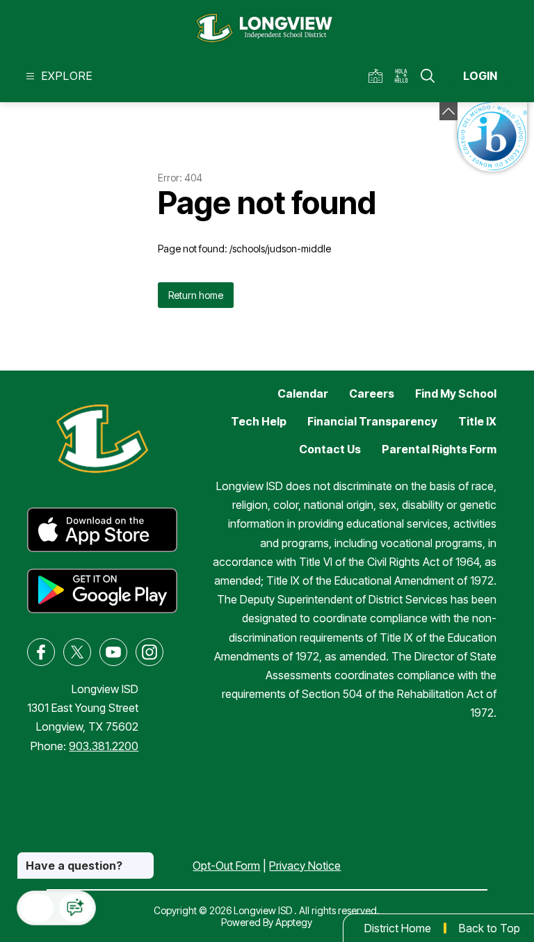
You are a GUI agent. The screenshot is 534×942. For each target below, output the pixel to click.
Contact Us (330, 449)
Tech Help (258, 421)
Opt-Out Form (226, 865)
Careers (371, 393)
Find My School (455, 393)
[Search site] (428, 76)
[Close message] (143, 858)
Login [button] (480, 76)
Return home (195, 295)
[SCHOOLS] (378, 76)
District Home (397, 928)
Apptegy (293, 922)
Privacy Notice (305, 865)
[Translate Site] (406, 76)
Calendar (302, 393)
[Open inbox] (37, 908)
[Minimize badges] (448, 111)
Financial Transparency (372, 421)
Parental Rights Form (439, 449)
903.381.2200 (103, 746)
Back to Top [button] (489, 928)
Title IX (477, 421)
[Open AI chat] (75, 908)
